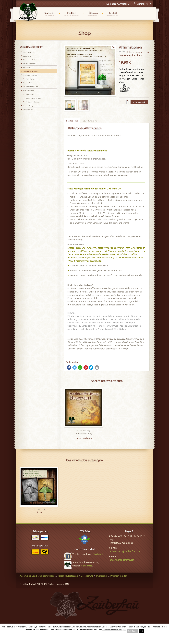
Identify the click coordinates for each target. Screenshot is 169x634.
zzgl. (77, 438)
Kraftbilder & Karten (30, 75)
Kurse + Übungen (29, 106)
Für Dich (71, 13)
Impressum (101, 575)
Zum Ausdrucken (29, 90)
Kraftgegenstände (29, 64)
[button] (69, 367)
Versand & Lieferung (68, 575)
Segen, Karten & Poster (33, 98)
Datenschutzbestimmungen (114, 629)
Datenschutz (87, 575)
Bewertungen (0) (90, 121)
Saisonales (26, 67)
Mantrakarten (30, 79)
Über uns (93, 13)
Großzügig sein (28, 110)
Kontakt (112, 13)
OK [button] (141, 631)
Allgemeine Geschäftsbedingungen (37, 575)
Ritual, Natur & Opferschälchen (33, 60)
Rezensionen (134, 51)
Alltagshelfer (30, 94)
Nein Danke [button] (132, 631)
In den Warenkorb (139, 102)
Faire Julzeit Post (29, 52)
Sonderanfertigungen (30, 71)
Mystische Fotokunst (32, 102)
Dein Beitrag (83, 427)
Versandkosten (85, 438)
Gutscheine (27, 56)
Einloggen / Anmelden (117, 3)
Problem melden (118, 575)
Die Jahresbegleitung (30, 87)
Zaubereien (49, 13)
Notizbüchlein (28, 83)
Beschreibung (72, 121)
